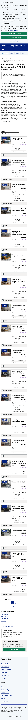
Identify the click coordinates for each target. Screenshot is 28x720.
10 (15, 603)
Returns (3, 698)
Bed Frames (9, 58)
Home (2, 58)
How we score (5, 667)
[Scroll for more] (25, 53)
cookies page (14, 30)
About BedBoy (5, 664)
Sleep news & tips (6, 669)
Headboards (4, 618)
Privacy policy (5, 693)
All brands (4, 672)
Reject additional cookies (14, 37)
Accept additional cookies (14, 33)
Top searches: (4, 53)
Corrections (4, 701)
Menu (3, 49)
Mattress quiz (5, 675)
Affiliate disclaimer (6, 695)
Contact (3, 678)
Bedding (3, 621)
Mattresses (4, 614)
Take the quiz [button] (13, 649)
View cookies (14, 41)
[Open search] (25, 45)
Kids (2, 623)
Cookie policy (5, 690)
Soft (11, 53)
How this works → (17, 77)
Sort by (3, 131)
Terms (3, 687)
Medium (16, 53)
